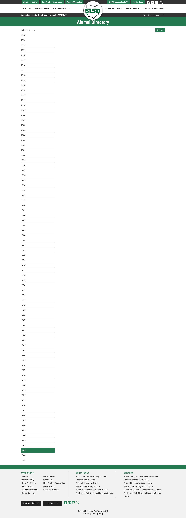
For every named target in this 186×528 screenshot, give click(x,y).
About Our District (30, 2)
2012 (23, 95)
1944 (23, 435)
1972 (23, 295)
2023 (23, 40)
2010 (23, 105)
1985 (23, 230)
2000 (23, 155)
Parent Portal (60, 8)
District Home (137, 2)
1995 (23, 180)
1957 (23, 370)
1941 (24, 450)
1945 (23, 430)
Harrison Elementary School (88, 486)
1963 (23, 340)
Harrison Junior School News (136, 480)
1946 (23, 425)
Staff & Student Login (117, 2)
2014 (23, 85)
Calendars (47, 480)
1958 (23, 365)
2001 (23, 150)
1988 (23, 215)
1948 (23, 415)
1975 (23, 280)
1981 (23, 250)
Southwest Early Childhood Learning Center (94, 493)
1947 (23, 420)
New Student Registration (52, 2)
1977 (23, 270)
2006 (23, 125)
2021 (23, 50)
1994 (23, 185)
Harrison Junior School (85, 480)
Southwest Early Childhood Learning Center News (142, 494)
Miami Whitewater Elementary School (92, 490)
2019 (23, 60)
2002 (23, 145)
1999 (23, 160)
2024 (23, 35)
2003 (23, 140)
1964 (23, 335)
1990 (23, 205)
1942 (23, 445)
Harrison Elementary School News (138, 486)
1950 (23, 405)
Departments (132, 8)
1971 (23, 300)
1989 (23, 210)
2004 (23, 135)
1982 (23, 245)
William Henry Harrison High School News (141, 476)
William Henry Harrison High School (91, 476)
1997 (23, 170)
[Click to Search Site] (145, 15)
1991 (23, 200)
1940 (23, 455)
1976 (23, 275)
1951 (23, 400)
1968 (23, 315)
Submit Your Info (28, 30)
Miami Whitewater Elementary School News (142, 490)
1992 (23, 195)
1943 (23, 440)
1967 (23, 320)
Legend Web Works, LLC (97, 511)
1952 (23, 395)
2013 (23, 90)
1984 (23, 235)
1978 (23, 265)
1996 (23, 175)
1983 (23, 240)
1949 (23, 410)
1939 (23, 460)
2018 (23, 65)
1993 (23, 190)
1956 (23, 375)
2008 (23, 115)
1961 (23, 350)
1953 (23, 390)
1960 (23, 355)
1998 (23, 165)
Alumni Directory (28, 493)
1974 (23, 285)
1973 (23, 290)
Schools (27, 8)
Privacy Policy (98, 514)
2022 (23, 45)
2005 (23, 130)
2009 (23, 110)
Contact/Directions (153, 8)
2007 (23, 120)
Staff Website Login (31, 503)
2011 (23, 100)
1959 (23, 360)
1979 (23, 260)
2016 (23, 75)
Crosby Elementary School (87, 483)
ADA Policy (87, 514)
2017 (23, 70)
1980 (23, 255)
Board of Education (74, 2)
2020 (23, 55)
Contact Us (52, 503)
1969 (23, 310)
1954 (23, 385)
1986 (23, 225)
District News (42, 8)
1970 (23, 305)
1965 (23, 330)
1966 (23, 325)
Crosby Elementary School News (138, 483)
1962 (23, 345)
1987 (23, 220)
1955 (23, 380)
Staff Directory (113, 8)
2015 (23, 80)
